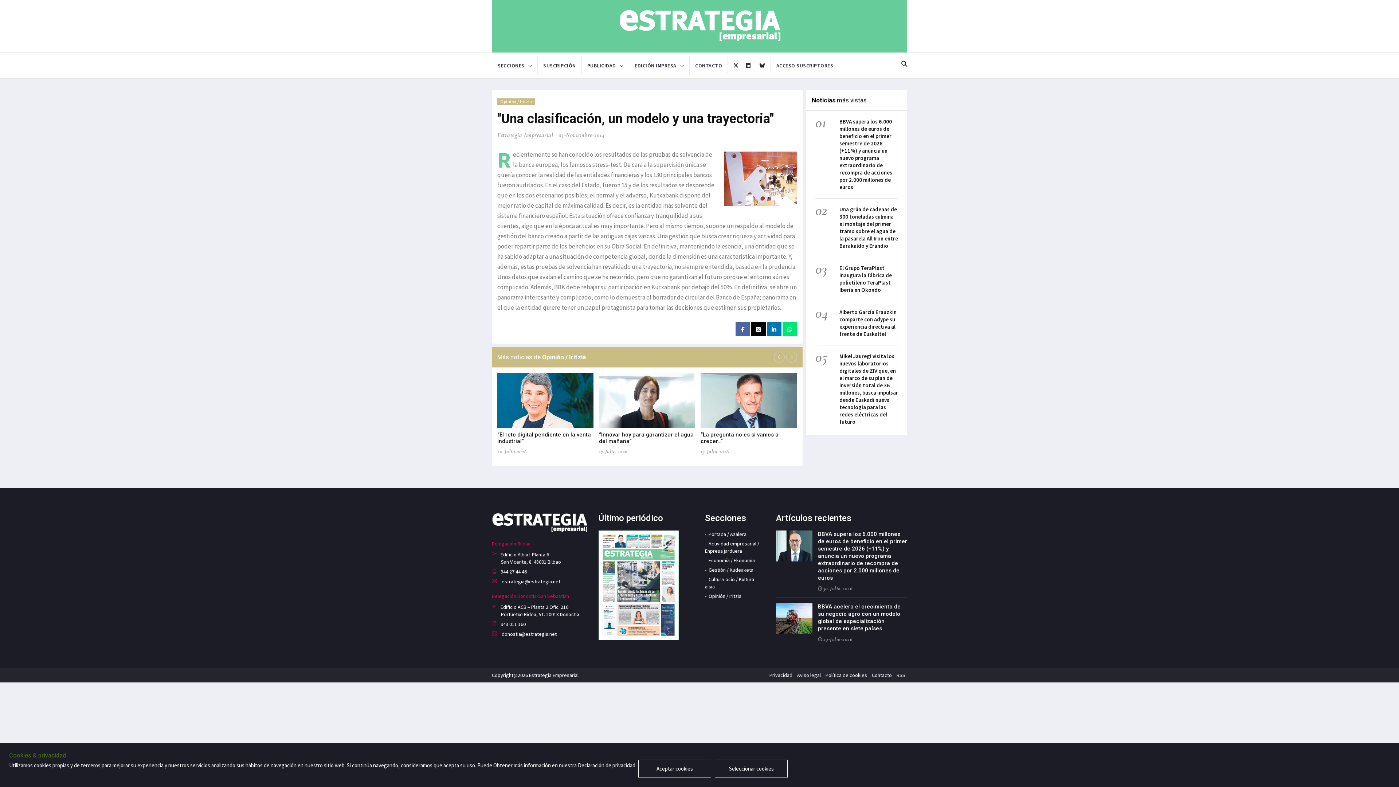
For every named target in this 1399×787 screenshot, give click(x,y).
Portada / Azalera (727, 534)
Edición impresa (656, 65)
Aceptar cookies (675, 768)
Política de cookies (846, 675)
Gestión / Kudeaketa (731, 570)
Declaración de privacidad (606, 765)
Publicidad (601, 65)
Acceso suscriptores (805, 65)
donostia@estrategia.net (529, 634)
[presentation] (779, 357)
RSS (901, 675)
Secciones (511, 65)
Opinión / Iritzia (516, 101)
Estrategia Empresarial (525, 135)
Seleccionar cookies (751, 768)
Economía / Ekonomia (732, 560)
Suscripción (559, 65)
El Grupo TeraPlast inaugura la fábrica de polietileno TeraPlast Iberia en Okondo (865, 279)
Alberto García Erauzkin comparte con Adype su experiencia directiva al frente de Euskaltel (868, 323)
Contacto (708, 65)
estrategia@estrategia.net (530, 581)
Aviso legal (809, 675)
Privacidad (780, 675)
